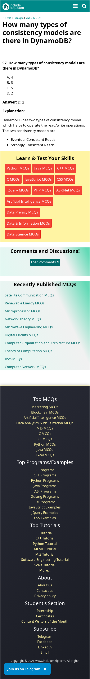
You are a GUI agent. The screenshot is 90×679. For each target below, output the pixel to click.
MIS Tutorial (44, 554)
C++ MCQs (65, 168)
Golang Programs (45, 496)
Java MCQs (43, 168)
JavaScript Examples (45, 507)
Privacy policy (45, 596)
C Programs (45, 470)
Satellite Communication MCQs (29, 295)
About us (45, 585)
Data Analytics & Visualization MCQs (44, 423)
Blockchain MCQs (45, 412)
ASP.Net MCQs (68, 190)
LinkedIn (45, 647)
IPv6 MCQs (13, 359)
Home (7, 18)
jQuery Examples (45, 512)
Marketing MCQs (44, 407)
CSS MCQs (65, 179)
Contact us (44, 590)
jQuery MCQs (18, 190)
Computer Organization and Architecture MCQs (43, 343)
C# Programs (45, 502)
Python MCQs (18, 168)
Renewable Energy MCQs (25, 303)
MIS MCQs (45, 428)
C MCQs (13, 179)
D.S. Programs (45, 491)
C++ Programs (45, 475)
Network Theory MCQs (23, 319)
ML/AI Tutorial (45, 549)
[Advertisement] (36, 51)
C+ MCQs (45, 439)
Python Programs (45, 480)
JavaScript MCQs (38, 179)
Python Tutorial (45, 543)
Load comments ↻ (45, 262)
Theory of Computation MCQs (28, 351)
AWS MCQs (33, 18)
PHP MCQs (42, 190)
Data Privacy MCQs (22, 212)
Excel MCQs (45, 455)
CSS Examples (45, 518)
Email (45, 652)
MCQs (18, 18)
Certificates (45, 616)
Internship (45, 610)
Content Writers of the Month (44, 621)
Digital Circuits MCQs (21, 335)
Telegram (44, 636)
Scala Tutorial (44, 565)
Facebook (45, 641)
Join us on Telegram (24, 669)
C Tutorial (45, 533)
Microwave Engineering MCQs (29, 327)
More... (44, 570)
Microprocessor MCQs (23, 311)
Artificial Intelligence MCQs (29, 201)
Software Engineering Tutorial (45, 559)
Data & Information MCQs (28, 223)
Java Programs (45, 486)
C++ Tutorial (45, 538)
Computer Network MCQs (25, 367)
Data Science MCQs (23, 234)
